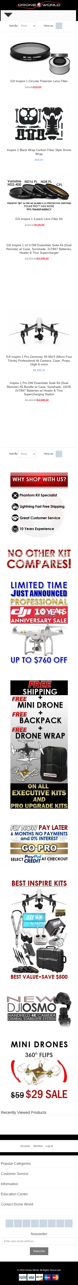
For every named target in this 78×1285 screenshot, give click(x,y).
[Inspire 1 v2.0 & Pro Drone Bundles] (39, 929)
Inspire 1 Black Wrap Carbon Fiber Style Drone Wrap (39, 151)
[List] (65, 26)
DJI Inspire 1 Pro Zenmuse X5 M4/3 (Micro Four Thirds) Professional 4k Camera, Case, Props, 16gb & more (39, 360)
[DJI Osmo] (39, 993)
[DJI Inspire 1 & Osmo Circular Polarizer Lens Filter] (39, 54)
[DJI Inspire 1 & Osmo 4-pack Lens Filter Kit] (39, 192)
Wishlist (37, 1146)
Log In (49, 1146)
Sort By (13, 25)
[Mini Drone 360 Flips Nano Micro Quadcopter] (39, 1042)
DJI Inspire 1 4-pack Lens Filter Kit (39, 219)
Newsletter (39, 1234)
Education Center (14, 1194)
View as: (49, 25)
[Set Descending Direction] (40, 26)
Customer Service (14, 1174)
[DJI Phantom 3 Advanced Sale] (39, 583)
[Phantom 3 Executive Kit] (39, 559)
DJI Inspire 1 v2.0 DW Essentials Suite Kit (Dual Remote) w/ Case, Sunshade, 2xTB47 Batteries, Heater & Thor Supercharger (39, 248)
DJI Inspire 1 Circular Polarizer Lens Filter (39, 81)
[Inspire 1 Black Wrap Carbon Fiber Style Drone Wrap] (39, 123)
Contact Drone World (17, 1204)
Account (25, 1146)
